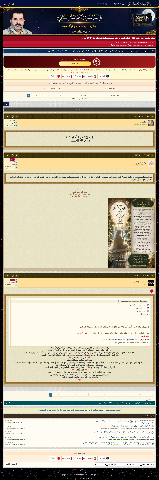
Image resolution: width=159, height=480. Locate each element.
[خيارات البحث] (13, 4)
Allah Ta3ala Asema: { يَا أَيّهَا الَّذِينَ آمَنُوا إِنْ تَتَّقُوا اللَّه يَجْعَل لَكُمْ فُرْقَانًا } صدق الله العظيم (125, 421)
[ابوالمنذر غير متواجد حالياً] (151, 123)
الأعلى (8, 403)
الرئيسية (14, 464)
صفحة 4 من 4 (115, 95)
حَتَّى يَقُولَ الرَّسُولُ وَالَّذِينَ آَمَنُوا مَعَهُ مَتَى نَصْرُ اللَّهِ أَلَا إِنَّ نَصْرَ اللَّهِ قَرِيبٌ (132, 426)
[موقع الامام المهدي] (139, 4)
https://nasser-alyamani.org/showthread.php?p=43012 (127, 339)
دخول (6, 4)
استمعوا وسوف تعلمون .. (112, 410)
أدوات (7, 116)
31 (153, 116)
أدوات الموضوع (80, 109)
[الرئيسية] (155, 4)
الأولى (82, 95)
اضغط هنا (75, 63)
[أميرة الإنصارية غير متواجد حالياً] (151, 163)
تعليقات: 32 (109, 88)
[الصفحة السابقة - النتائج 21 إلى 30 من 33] (61, 95)
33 (153, 275)
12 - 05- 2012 (144, 311)
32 (153, 155)
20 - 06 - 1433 (143, 308)
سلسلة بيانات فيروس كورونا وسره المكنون (75, 59)
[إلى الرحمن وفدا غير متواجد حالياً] (151, 283)
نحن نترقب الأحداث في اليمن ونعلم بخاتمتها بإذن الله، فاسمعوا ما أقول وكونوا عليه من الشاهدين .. (70, 410)
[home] (153, 51)
